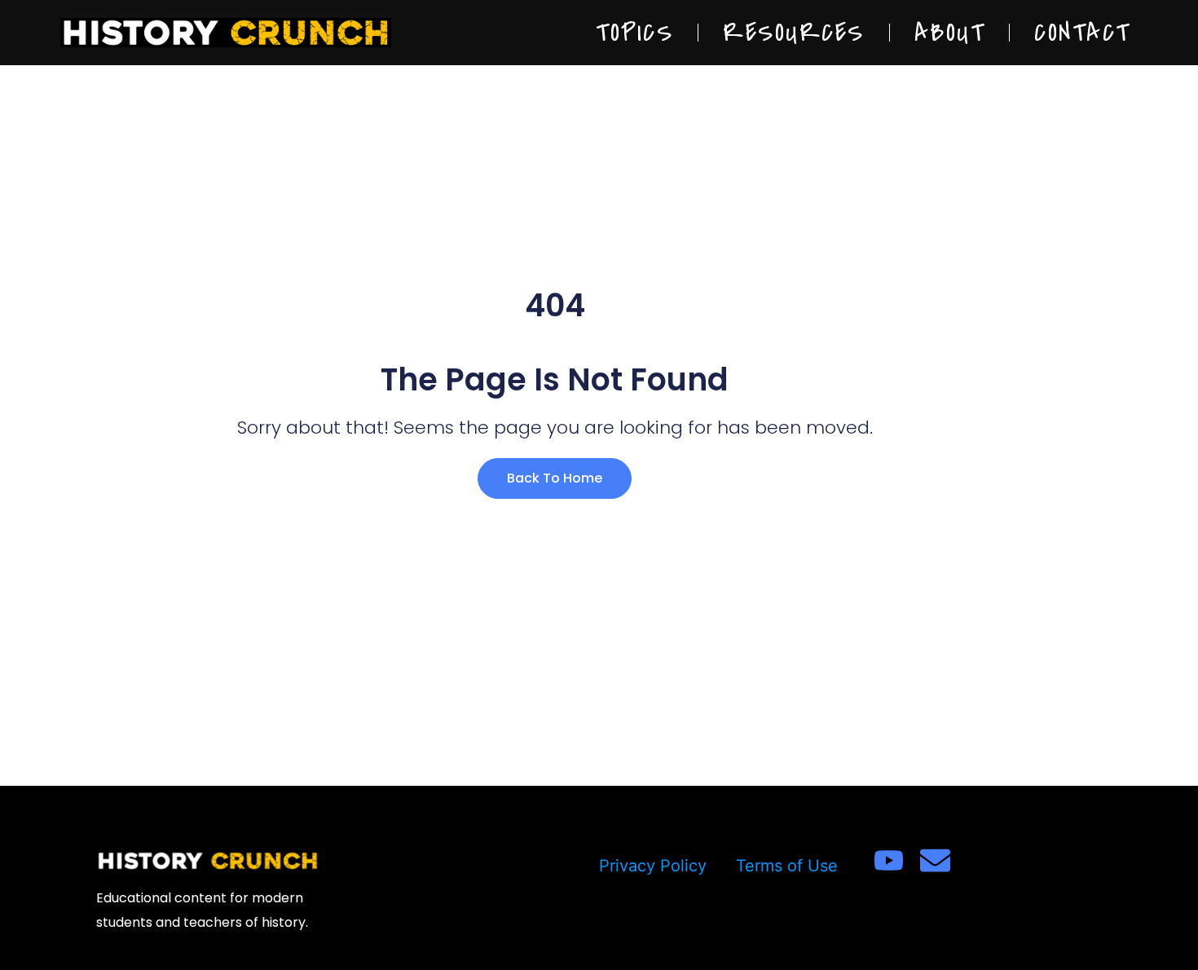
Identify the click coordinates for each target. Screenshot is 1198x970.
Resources (794, 32)
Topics (634, 32)
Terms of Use (787, 865)
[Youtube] (889, 860)
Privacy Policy (653, 865)
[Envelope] (935, 860)
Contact (1082, 32)
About (949, 32)
